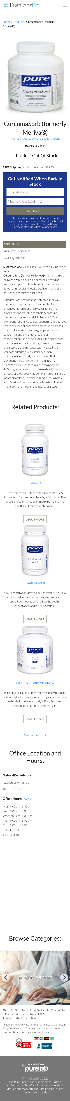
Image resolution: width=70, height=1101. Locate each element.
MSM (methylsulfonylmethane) (35, 682)
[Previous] (6, 978)
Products (18, 21)
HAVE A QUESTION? (14, 258)
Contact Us (15, 789)
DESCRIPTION (11, 244)
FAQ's (41, 1014)
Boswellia (35, 482)
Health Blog (28, 1010)
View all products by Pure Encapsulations (35, 138)
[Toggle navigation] (65, 5)
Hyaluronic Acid (35, 582)
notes (27, 798)
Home (7, 21)
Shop (17, 1010)
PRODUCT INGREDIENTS (17, 251)
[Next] (64, 978)
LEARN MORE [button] (35, 519)
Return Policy (29, 1014)
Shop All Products (35, 735)
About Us (8, 1010)
